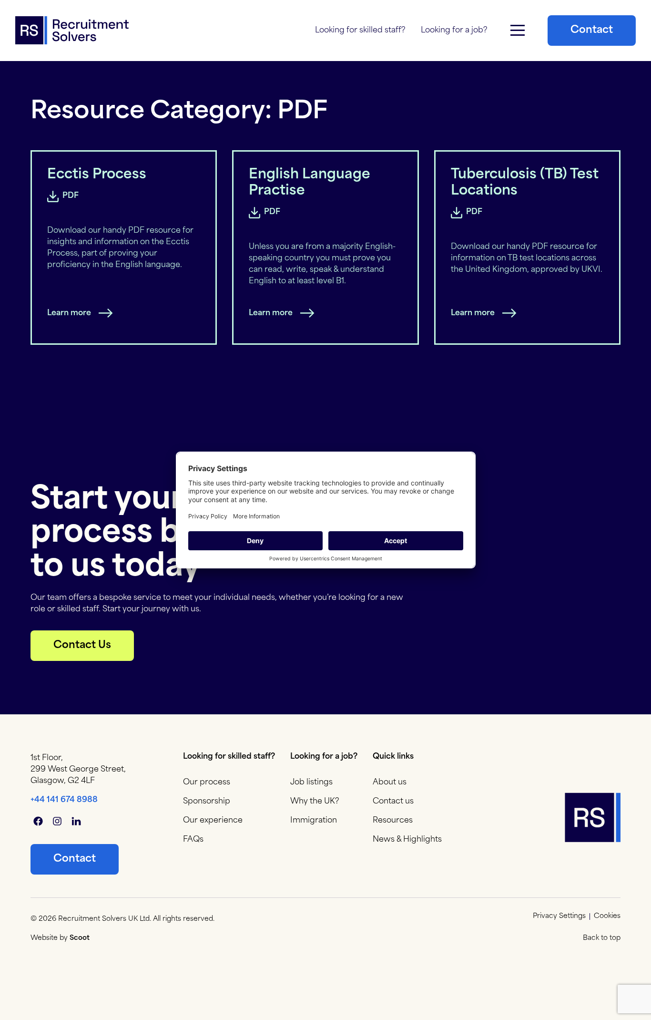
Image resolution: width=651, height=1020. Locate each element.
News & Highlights (407, 840)
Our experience (213, 820)
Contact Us (82, 645)
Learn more (69, 313)
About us (390, 782)
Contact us (393, 801)
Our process (206, 782)
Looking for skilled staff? (360, 30)
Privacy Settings (559, 916)
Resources (393, 820)
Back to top (601, 938)
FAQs (193, 840)
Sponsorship (206, 801)
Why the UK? (314, 801)
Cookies (607, 916)
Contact (591, 30)
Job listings (311, 782)
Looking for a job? (454, 30)
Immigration (313, 820)
